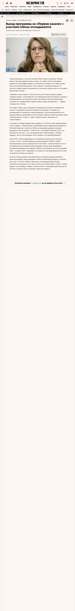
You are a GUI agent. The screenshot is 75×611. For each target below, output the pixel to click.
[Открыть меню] (72, 3)
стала (26, 139)
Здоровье (14, 10)
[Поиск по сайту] (61, 3)
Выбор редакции (11, 16)
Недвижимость (37, 6)
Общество (53, 6)
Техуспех (7, 10)
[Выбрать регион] (57, 3)
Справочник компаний (57, 10)
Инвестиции (14, 6)
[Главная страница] (35, 3)
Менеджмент (61, 6)
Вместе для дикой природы (41, 10)
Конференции (27, 10)
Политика (46, 6)
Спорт (20, 10)
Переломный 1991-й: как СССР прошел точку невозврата (34, 16)
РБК (24, 83)
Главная (8, 20)
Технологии (22, 6)
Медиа (29, 6)
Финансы (6, 6)
